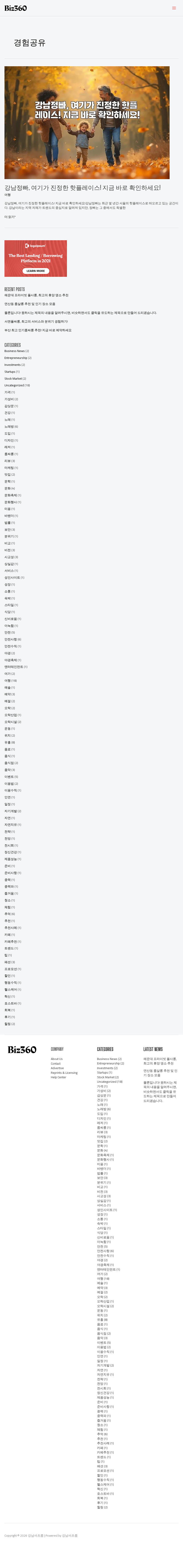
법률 (7, 523)
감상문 (9, 406)
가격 (7, 392)
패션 (7, 962)
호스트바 (10, 1003)
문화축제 (10, 495)
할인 (7, 976)
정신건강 (10, 852)
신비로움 (10, 619)
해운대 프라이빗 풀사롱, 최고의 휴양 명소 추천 (36, 295)
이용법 (9, 783)
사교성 (9, 557)
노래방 (9, 426)
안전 (7, 632)
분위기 (9, 536)
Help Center (58, 1077)
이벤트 (9, 777)
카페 (7, 934)
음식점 (9, 763)
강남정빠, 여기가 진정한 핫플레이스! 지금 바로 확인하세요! (82, 187)
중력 (7, 880)
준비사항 (10, 873)
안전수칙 (10, 646)
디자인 (9, 440)
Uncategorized (14, 385)
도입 (7, 433)
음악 (7, 770)
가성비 (9, 399)
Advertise (57, 1068)
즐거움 (9, 893)
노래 (7, 419)
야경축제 (10, 660)
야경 (7, 653)
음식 (7, 756)
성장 (7, 584)
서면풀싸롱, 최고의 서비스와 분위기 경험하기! (36, 321)
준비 (7, 866)
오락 (7, 708)
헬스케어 (10, 989)
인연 (7, 797)
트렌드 (9, 948)
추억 (7, 914)
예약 (7, 694)
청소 (7, 900)
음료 (7, 749)
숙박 (7, 598)
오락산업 (10, 715)
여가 (7, 674)
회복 (7, 1010)
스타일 (9, 605)
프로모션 (10, 969)
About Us (57, 1059)
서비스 (9, 570)
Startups (9, 372)
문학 (7, 481)
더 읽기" (10, 217)
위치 (7, 735)
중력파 (9, 886)
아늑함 (9, 626)
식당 (7, 612)
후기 (7, 1017)
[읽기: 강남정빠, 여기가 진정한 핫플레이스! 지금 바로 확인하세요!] (87, 122)
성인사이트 (12, 577)
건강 (7, 413)
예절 (7, 701)
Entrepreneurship (15, 358)
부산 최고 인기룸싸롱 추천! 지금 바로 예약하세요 (38, 330)
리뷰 (7, 461)
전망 (7, 838)
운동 (7, 728)
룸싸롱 (9, 454)
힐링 (7, 1024)
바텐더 (9, 516)
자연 (7, 818)
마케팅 (9, 468)
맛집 (7, 474)
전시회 (9, 845)
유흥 (7, 742)
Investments (12, 365)
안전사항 (10, 639)
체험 (7, 907)
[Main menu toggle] (174, 8)
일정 (7, 804)
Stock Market (13, 378)
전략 (7, 831)
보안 (7, 529)
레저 (7, 447)
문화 (7, 488)
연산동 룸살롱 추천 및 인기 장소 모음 (29, 304)
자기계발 (10, 811)
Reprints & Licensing (64, 1073)
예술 (7, 687)
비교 (7, 543)
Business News (14, 351)
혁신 (7, 996)
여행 (7, 195)
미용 (7, 509)
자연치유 (10, 825)
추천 (7, 921)
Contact (55, 1063)
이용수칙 (10, 790)
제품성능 (10, 859)
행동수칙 (10, 982)
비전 (7, 550)
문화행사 (10, 502)
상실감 (9, 564)
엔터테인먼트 (13, 667)
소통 (7, 591)
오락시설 (10, 722)
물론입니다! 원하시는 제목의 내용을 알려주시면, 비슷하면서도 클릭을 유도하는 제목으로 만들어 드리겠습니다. (80, 313)
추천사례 (10, 928)
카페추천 (10, 941)
